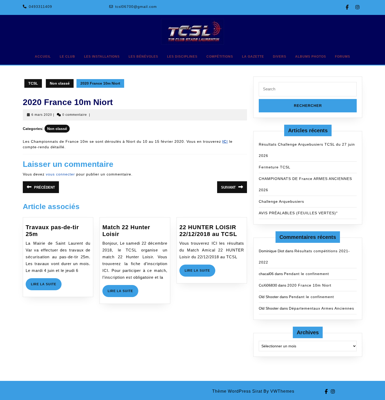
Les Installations (102, 56)
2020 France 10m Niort (309, 285)
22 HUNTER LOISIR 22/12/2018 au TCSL (208, 230)
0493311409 (40, 6)
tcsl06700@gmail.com (136, 6)
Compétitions (219, 56)
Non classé (60, 83)
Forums (342, 56)
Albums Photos (310, 56)
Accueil (43, 56)
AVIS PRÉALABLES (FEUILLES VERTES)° (298, 213)
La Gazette (253, 56)
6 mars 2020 (41, 115)
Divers (279, 56)
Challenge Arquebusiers (281, 201)
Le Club (67, 56)
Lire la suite (46, 286)
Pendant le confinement (306, 274)
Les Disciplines (182, 56)
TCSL (33, 83)
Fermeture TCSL (274, 167)
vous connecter (60, 174)
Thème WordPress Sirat (237, 391)
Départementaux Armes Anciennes (321, 308)
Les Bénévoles (143, 56)
